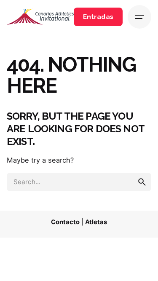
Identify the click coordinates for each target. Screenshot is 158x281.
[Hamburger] (139, 17)
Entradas (98, 17)
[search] (142, 182)
